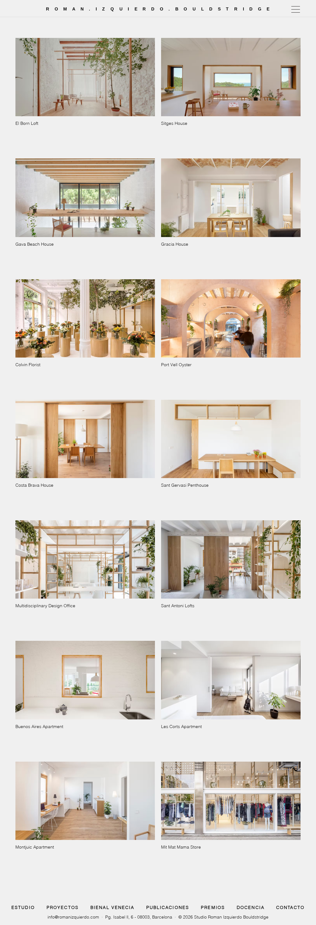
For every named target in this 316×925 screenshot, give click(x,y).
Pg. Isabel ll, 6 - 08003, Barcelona (138, 917)
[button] (295, 9)
